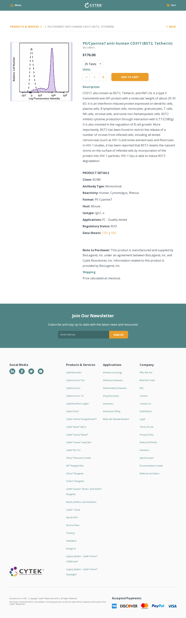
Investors (144, 450)
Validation (71, 540)
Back (172, 26)
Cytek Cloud (73, 509)
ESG (141, 388)
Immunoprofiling (111, 411)
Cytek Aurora (73, 388)
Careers (144, 395)
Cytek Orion (72, 411)
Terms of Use (146, 426)
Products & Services (24, 26)
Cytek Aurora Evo (75, 380)
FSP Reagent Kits (75, 465)
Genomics (108, 403)
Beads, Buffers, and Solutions (81, 502)
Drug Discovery (111, 395)
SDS (113, 233)
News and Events (148, 442)
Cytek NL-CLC (73, 450)
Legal (142, 419)
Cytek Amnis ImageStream (81, 419)
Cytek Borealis (74, 372)
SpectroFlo (72, 517)
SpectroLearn (147, 457)
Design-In (71, 548)
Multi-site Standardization (116, 419)
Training (70, 533)
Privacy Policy (146, 434)
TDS (105, 233)
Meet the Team (147, 380)
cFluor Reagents (75, 473)
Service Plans (72, 525)
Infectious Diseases (113, 380)
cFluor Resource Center (78, 457)
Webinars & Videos (149, 473)
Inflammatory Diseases (115, 388)
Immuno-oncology (112, 372)
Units (87, 69)
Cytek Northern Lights (77, 403)
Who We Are (146, 372)
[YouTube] (41, 371)
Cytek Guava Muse (77, 434)
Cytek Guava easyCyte (79, 442)
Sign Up (119, 334)
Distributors (146, 411)
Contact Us (145, 403)
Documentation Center (151, 465)
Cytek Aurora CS (75, 395)
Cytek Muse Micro (76, 426)
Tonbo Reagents (75, 481)
